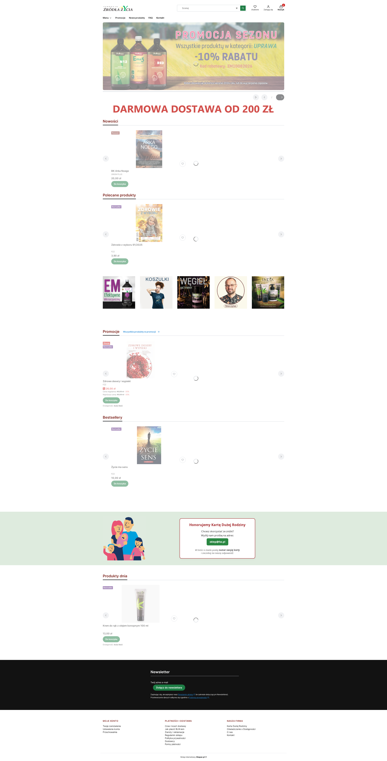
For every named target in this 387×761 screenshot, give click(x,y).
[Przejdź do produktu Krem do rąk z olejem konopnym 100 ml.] (140, 604)
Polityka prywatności (198, 697)
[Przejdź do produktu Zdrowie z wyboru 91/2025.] (149, 223)
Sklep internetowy (192, 757)
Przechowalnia (110, 732)
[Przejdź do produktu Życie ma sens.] (149, 445)
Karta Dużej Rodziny (237, 726)
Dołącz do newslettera (169, 687)
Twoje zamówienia (112, 726)
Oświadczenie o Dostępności (241, 729)
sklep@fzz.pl (217, 541)
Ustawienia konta (111, 729)
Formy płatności (172, 744)
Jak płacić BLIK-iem (174, 729)
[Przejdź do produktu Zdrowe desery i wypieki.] (140, 359)
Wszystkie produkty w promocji (139, 331)
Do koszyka (120, 184)
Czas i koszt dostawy (175, 726)
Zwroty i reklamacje (174, 732)
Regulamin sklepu (185, 694)
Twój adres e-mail (159, 682)
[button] (243, 8)
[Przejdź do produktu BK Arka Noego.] (149, 149)
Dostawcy (170, 741)
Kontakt (230, 735)
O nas (230, 732)
